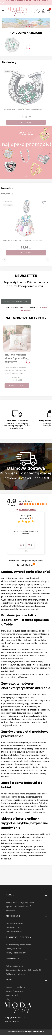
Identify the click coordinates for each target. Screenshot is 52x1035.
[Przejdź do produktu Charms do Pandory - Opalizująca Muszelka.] (26, 218)
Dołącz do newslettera (16, 301)
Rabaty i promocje (14, 966)
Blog (8, 999)
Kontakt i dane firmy (15, 987)
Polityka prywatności (15, 974)
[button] (17, 510)
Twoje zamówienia (14, 923)
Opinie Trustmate (14, 991)
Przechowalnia (13, 931)
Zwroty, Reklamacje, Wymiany (20, 902)
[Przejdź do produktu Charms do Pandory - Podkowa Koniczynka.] (26, 88)
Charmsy (17, 377)
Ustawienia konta (14, 927)
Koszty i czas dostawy (16, 952)
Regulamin (11, 910)
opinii (33, 504)
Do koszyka (26, 122)
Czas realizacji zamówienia (18, 944)
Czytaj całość (17, 385)
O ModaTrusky (12, 995)
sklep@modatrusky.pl (15, 1017)
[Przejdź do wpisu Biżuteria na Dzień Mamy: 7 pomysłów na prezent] (17, 338)
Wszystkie (5, 193)
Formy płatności (13, 948)
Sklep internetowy (25, 1031)
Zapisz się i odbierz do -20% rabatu (22, 970)
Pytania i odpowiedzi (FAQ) (18, 906)
